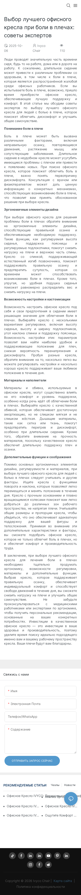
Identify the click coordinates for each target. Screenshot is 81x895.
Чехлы (55, 785)
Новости (69, 785)
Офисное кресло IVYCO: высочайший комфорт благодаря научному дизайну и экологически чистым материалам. (23, 806)
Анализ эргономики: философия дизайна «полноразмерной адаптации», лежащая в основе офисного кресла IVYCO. (61, 797)
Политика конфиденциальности (40, 886)
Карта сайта (63, 881)
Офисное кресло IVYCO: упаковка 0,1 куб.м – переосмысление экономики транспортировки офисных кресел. (61, 806)
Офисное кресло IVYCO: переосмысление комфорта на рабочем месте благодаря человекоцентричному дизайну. (23, 815)
